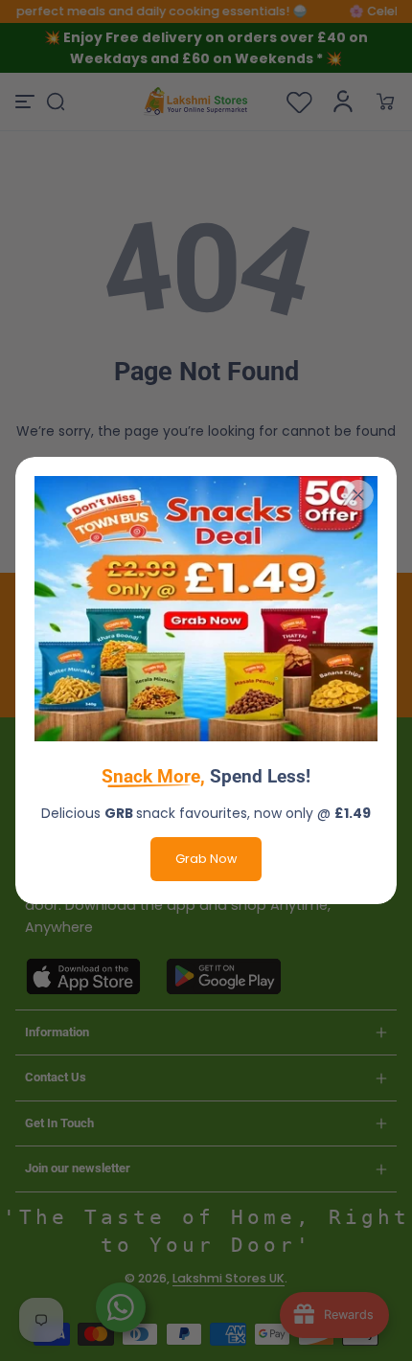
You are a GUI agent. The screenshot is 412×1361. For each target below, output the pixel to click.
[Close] (358, 495)
